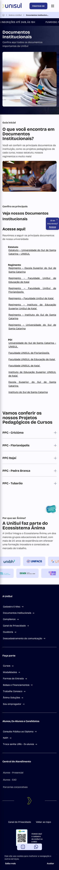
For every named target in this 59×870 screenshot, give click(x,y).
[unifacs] (36, 561)
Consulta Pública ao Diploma (18, 731)
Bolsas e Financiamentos (16, 685)
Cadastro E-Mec (11, 606)
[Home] (3, 15)
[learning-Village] (50, 573)
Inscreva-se (38, 6)
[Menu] (53, 6)
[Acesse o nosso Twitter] (32, 813)
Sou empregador (12, 704)
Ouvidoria (8, 632)
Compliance (9, 619)
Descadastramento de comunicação (22, 638)
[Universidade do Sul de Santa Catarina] (15, 6)
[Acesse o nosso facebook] (21, 813)
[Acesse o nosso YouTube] (37, 813)
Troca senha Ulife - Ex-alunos (18, 744)
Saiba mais (10, 863)
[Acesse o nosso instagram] (27, 813)
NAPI (5, 737)
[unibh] (11, 561)
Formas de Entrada (13, 678)
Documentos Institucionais (17, 613)
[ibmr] (25, 573)
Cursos (6, 665)
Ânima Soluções (11, 697)
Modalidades (10, 672)
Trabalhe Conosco (12, 691)
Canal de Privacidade (14, 625)
